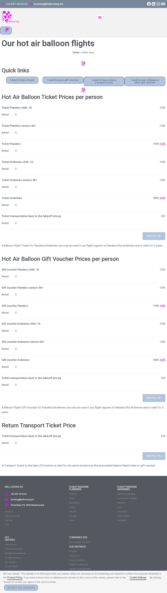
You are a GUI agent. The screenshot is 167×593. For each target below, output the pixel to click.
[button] (100, 17)
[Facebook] (149, 4)
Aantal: (5, 114)
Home (76, 52)
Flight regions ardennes (127, 488)
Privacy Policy (14, 577)
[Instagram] (158, 4)
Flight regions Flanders (79, 488)
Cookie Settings (138, 577)
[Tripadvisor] (163, 4)
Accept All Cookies (21, 587)
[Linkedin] (153, 4)
